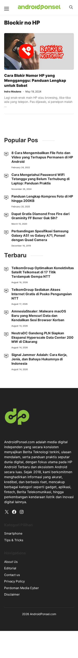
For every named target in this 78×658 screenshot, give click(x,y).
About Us (11, 562)
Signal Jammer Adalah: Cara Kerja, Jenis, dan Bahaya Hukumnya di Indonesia (39, 359)
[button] (71, 7)
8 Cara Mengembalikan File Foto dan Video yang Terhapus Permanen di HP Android (42, 157)
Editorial (10, 568)
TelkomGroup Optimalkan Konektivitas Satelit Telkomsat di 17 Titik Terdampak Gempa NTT (42, 272)
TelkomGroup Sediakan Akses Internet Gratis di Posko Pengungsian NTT (41, 293)
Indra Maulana (12, 91)
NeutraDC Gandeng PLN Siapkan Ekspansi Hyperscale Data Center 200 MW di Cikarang (42, 337)
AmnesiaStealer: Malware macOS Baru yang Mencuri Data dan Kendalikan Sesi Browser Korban (38, 315)
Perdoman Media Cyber (21, 588)
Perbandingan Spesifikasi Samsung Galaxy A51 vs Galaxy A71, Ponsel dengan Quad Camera (39, 235)
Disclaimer (12, 594)
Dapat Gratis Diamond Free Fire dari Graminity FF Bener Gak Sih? (40, 216)
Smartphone (13, 533)
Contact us (12, 575)
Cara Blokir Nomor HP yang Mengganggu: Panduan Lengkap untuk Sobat (35, 80)
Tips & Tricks (13, 540)
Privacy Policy (14, 581)
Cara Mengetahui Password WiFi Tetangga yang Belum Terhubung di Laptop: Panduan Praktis (40, 179)
